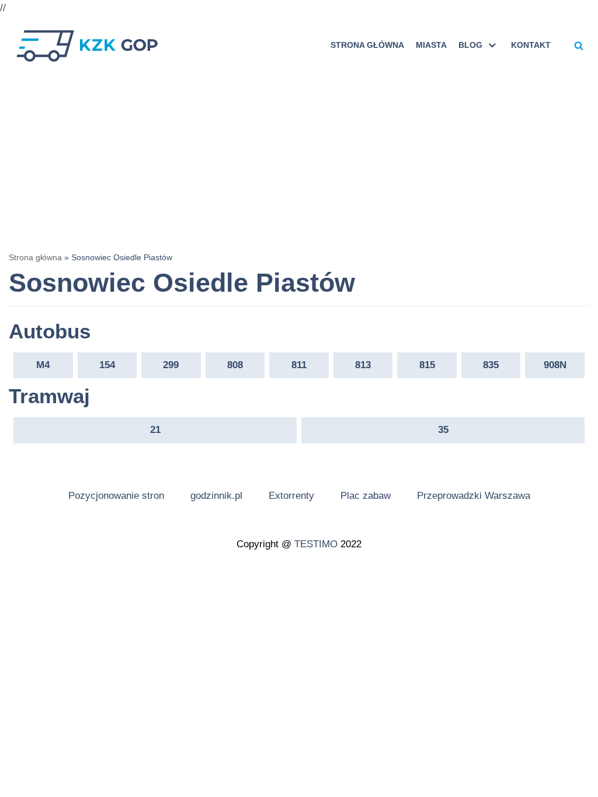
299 (171, 364)
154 (107, 364)
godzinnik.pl (216, 495)
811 (299, 364)
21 (155, 429)
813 (363, 364)
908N (555, 364)
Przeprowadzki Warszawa (473, 495)
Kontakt (531, 45)
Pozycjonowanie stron (116, 495)
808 (235, 364)
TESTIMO (316, 544)
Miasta (431, 45)
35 (443, 429)
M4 (43, 364)
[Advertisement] (299, 161)
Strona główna (367, 45)
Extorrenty (291, 495)
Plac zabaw (365, 495)
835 (491, 364)
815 (427, 364)
